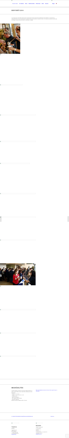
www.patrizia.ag (14, 434)
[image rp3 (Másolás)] (34, 99)
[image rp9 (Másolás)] (34, 367)
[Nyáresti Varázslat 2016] (1, 219)
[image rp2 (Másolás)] (34, 344)
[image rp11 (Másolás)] (34, 205)
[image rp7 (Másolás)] (34, 251)
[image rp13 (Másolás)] (34, 69)
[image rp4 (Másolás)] (34, 127)
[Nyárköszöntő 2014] (68, 219)
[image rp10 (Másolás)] (34, 178)
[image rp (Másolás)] (34, 297)
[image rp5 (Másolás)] (34, 39)
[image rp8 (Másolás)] (34, 152)
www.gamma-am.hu (39, 434)
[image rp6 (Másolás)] (34, 320)
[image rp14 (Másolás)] (34, 228)
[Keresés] (50, 3)
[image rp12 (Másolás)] (34, 274)
